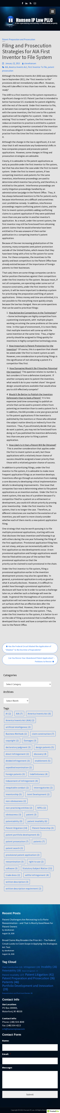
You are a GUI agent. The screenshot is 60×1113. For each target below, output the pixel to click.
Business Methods (16, 733)
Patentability (11, 970)
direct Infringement (17, 753)
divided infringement (18, 760)
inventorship (14, 794)
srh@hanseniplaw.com (13, 1028)
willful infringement (37, 875)
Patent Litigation (39, 974)
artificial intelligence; (18, 727)
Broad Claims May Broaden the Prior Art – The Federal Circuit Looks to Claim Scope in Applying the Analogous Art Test (29, 944)
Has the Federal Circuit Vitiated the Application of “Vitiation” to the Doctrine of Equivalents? (28, 648)
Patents (10, 982)
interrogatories (43, 787)
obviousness (13, 814)
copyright (12, 740)
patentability (14, 821)
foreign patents (15, 774)
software (11, 868)
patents (39, 841)
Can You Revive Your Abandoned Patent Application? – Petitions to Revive (31, 660)
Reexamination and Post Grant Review (17, 993)
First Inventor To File (37, 67)
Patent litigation (16, 827)
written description (17, 881)
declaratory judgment (18, 747)
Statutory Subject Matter (37, 868)
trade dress (13, 875)
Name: (5, 1040)
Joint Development (38, 794)
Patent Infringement (30, 971)
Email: (6, 1054)
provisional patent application (22, 854)
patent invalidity (37, 821)
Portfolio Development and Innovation (27, 987)
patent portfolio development (22, 834)
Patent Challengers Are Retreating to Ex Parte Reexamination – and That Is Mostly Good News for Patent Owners (27, 923)
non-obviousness (16, 801)
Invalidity (49, 967)
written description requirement (23, 888)
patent (31, 814)
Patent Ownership (43, 827)
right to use (36, 861)
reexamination (15, 861)
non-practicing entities (19, 807)
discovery (40, 753)
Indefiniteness (38, 774)
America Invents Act (18, 67)
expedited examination (19, 767)
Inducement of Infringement (22, 780)
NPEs (41, 807)
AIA (6, 67)
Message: (7, 1067)
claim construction (43, 733)
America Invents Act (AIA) (20, 720)
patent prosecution (17, 841)
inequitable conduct (17, 787)
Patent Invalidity (13, 974)
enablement (42, 760)
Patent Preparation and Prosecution (18, 39)
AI (8, 713)
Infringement (32, 967)
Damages (30, 740)
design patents (45, 747)
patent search (14, 848)
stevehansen (30, 63)
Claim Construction (12, 967)
